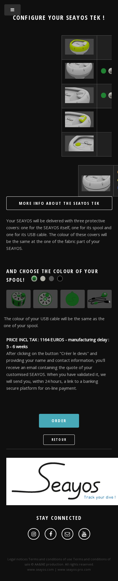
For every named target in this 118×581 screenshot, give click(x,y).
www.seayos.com (40, 569)
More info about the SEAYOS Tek (59, 203)
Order (59, 420)
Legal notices (17, 559)
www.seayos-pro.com (74, 569)
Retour (59, 439)
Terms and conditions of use (50, 559)
